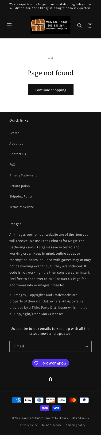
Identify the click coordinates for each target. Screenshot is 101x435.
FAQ (12, 164)
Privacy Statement (23, 175)
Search (14, 133)
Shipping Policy (21, 196)
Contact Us (17, 154)
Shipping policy (75, 425)
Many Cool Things (32, 418)
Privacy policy (28, 425)
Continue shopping (50, 90)
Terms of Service (21, 207)
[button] (9, 25)
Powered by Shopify (56, 418)
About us (16, 143)
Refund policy (19, 186)
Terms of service (52, 425)
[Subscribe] (86, 346)
